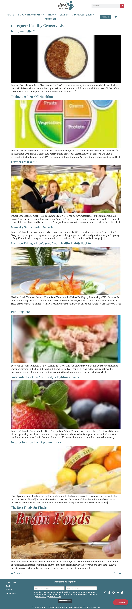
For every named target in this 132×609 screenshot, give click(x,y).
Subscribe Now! (65, 601)
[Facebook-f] (105, 592)
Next (117, 573)
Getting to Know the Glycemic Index (36, 442)
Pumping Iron (21, 312)
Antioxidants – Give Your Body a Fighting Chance (45, 377)
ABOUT (10, 14)
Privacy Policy (11, 582)
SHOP (51, 14)
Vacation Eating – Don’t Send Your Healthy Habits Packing (51, 243)
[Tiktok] (122, 592)
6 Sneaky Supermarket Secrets (32, 227)
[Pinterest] (109, 592)
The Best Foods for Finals (29, 507)
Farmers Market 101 (25, 162)
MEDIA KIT (50, 19)
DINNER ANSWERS (82, 14)
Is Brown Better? (23, 31)
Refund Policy (11, 593)
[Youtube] (118, 592)
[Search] (122, 6)
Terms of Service (55, 597)
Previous (16, 573)
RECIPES (64, 14)
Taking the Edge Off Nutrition (32, 96)
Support (9, 590)
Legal (8, 586)
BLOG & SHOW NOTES (30, 14)
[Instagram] (113, 592)
